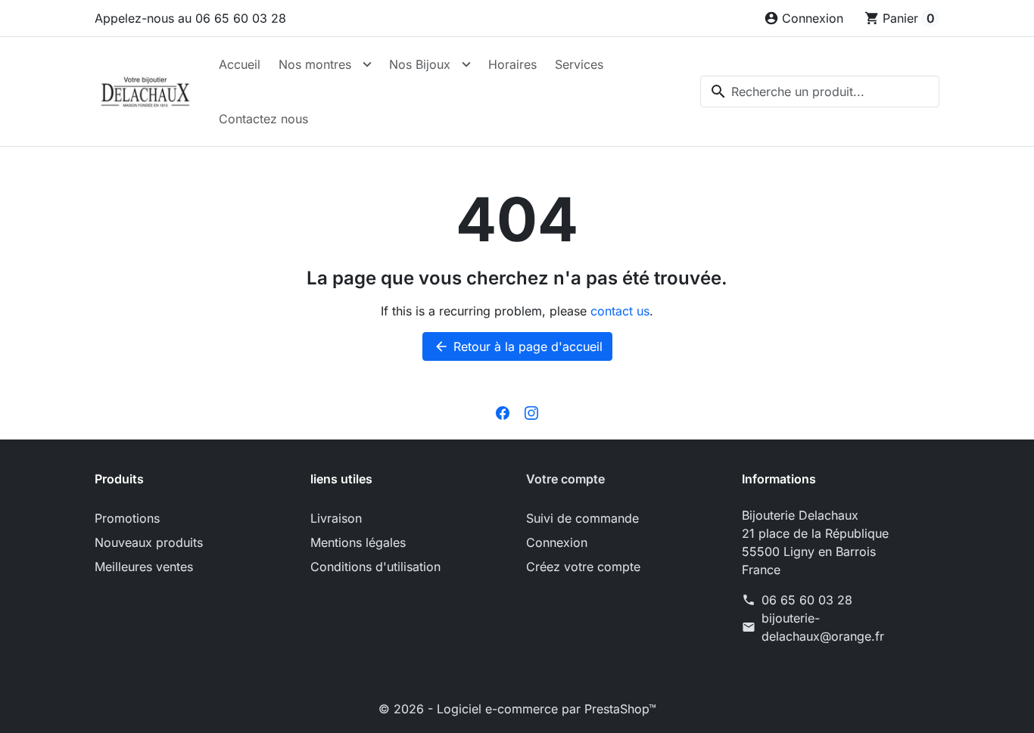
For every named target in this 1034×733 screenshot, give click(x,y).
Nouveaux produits (149, 542)
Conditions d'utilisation (375, 566)
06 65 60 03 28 (806, 599)
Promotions (127, 518)
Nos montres (315, 64)
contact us (619, 310)
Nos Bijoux (419, 64)
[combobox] (819, 91)
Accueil (239, 64)
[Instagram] (531, 412)
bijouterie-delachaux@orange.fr (822, 627)
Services (579, 64)
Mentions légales (358, 542)
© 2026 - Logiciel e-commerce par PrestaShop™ (517, 708)
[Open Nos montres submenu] (367, 64)
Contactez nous (263, 118)
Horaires (512, 64)
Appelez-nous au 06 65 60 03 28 (190, 18)
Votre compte (565, 478)
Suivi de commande (582, 518)
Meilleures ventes (144, 566)
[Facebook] (502, 412)
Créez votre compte (583, 566)
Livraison (336, 518)
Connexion (556, 542)
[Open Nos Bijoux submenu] (466, 64)
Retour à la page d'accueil (518, 346)
